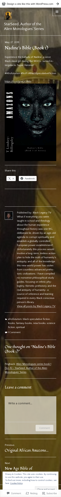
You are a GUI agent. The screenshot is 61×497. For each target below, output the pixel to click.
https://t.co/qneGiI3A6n (18, 81)
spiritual (20, 327)
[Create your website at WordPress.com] (30, 4)
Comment (44, 427)
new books (39, 323)
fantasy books (24, 323)
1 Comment (14, 332)
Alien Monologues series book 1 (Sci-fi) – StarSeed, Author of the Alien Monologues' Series (28, 368)
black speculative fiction (36, 319)
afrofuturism (15, 319)
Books (11, 323)
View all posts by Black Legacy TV (36, 306)
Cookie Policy (16, 483)
